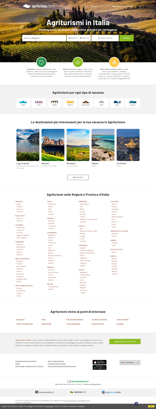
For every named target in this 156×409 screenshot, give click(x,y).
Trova (125, 38)
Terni (114, 245)
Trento (114, 236)
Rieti (50, 209)
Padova (114, 261)
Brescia (51, 238)
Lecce (82, 239)
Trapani (83, 293)
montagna (86, 105)
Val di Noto (121, 163)
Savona (51, 228)
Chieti (19, 204)
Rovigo (114, 264)
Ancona (51, 270)
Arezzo (114, 204)
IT (87, 6)
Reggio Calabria (23, 235)
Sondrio (51, 261)
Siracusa (83, 290)
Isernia (50, 289)
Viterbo (51, 214)
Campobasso (53, 287)
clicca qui (49, 406)
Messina (83, 282)
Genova (51, 221)
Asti (81, 207)
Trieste (19, 293)
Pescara (20, 209)
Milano (50, 253)
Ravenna (20, 276)
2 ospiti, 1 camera (105, 38)
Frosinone (52, 204)
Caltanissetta (85, 275)
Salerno (19, 255)
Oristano (83, 263)
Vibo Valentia (22, 238)
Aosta (114, 252)
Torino (82, 217)
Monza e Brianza (54, 255)
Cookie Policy (26, 402)
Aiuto (96, 6)
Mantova (51, 250)
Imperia (51, 223)
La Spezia (52, 226)
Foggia (82, 236)
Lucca (114, 214)
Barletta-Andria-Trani (88, 231)
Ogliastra (83, 258)
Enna (82, 280)
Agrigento (84, 272)
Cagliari (83, 248)
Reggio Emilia (22, 279)
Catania (83, 277)
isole (117, 105)
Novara (82, 214)
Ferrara (19, 264)
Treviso (114, 266)
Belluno (114, 259)
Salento (95, 163)
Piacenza (20, 274)
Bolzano (115, 234)
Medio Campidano (87, 253)
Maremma (71, 163)
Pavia (50, 258)
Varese (51, 263)
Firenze (114, 207)
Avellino (20, 244)
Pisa (113, 219)
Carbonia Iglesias (86, 250)
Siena (114, 227)
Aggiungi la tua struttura (122, 6)
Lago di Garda (22, 163)
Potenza (20, 221)
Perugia (115, 243)
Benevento (21, 247)
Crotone (20, 233)
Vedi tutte (77, 177)
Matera (19, 218)
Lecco (50, 245)
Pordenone (21, 291)
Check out (85, 38)
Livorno (114, 212)
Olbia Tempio (85, 261)
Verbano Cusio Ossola (88, 219)
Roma (50, 212)
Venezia (115, 269)
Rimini (19, 282)
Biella (82, 209)
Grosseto (115, 209)
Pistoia (114, 222)
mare (23, 105)
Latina (50, 207)
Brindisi (82, 234)
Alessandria (84, 204)
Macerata (52, 277)
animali (133, 105)
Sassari (82, 266)
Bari (81, 228)
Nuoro (82, 255)
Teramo (20, 212)
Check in (73, 38)
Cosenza (20, 230)
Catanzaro (21, 228)
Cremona (52, 243)
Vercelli (83, 222)
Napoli (19, 252)
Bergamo (52, 235)
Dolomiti (45, 163)
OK (151, 406)
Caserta (20, 249)
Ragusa (83, 288)
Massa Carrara (117, 217)
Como (50, 240)
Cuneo (82, 212)
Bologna (20, 261)
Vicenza (115, 274)
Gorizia (19, 288)
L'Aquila (19, 207)
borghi (70, 105)
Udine (19, 296)
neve (101, 105)
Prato (114, 224)
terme (54, 105)
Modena (20, 269)
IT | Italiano (129, 363)
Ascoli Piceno (53, 272)
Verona (114, 271)
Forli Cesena (21, 266)
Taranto (83, 241)
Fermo (50, 275)
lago (39, 105)
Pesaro (51, 280)
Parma (19, 271)
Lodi (49, 248)
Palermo (83, 285)
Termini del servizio (70, 401)
